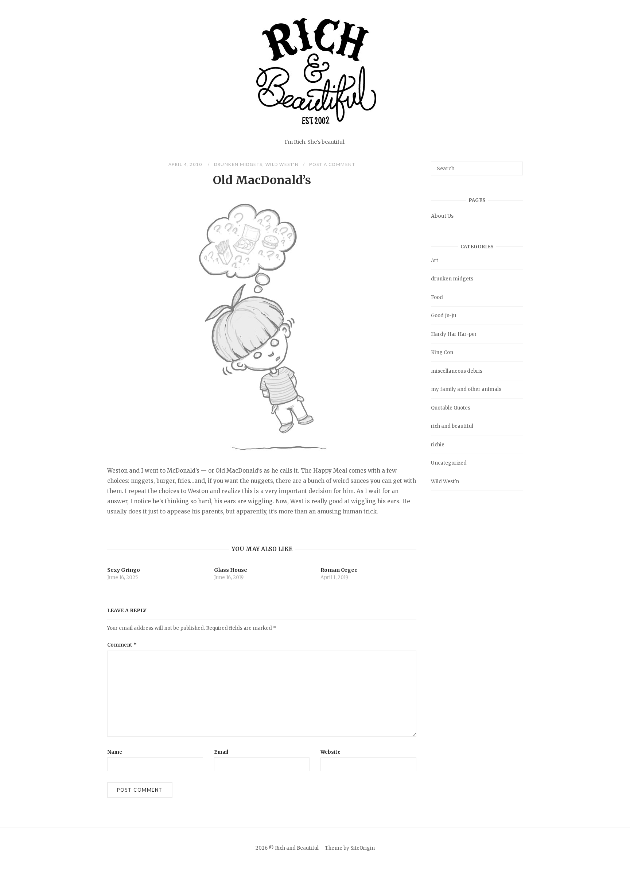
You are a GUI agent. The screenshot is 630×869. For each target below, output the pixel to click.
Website (330, 752)
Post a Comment (332, 164)
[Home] (315, 132)
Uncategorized (449, 463)
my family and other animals (466, 389)
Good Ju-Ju (443, 316)
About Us (442, 216)
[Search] (514, 165)
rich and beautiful (452, 426)
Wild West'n (282, 164)
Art (434, 260)
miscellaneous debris (456, 371)
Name (114, 752)
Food (437, 297)
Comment (122, 645)
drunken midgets (238, 164)
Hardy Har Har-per (454, 334)
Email (221, 752)
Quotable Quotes (450, 408)
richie (437, 445)
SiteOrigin (362, 848)
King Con (442, 352)
